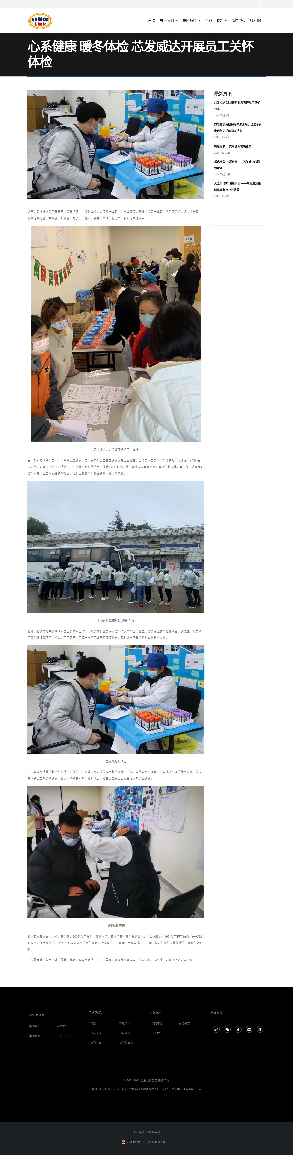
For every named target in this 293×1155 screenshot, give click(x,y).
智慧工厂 (95, 1023)
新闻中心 (238, 20)
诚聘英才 (184, 1023)
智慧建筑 (124, 1033)
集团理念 (34, 1035)
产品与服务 (214, 20)
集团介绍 (34, 1026)
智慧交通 (95, 1033)
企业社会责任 (65, 1035)
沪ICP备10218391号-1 (146, 1132)
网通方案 (95, 1042)
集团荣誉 (62, 1026)
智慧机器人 (126, 1042)
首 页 (152, 20)
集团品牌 (189, 20)
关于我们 (167, 20)
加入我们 (256, 20)
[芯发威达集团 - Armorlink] (40, 20)
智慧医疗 (124, 1023)
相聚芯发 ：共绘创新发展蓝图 (232, 146)
